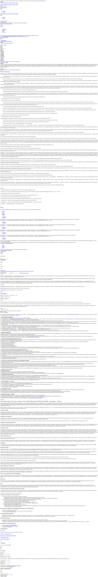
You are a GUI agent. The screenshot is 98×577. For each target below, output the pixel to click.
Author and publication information (6, 41)
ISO (3, 245)
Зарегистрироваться (7, 568)
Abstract (3, 30)
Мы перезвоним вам (4, 528)
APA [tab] (3, 213)
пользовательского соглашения (15, 565)
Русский (3, 11)
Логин (1, 573)
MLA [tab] (3, 212)
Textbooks (10, 2)
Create (4, 272)
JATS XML (4, 251)
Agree (2, 1)
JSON (3, 246)
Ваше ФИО (2, 552)
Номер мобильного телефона (5, 556)
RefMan (7, 243)
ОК (10, 567)
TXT (3, 247)
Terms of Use (43, 0)
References (2, 188)
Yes (1, 547)
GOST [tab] (3, 211)
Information (4, 29)
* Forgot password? (25, 273)
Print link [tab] (3, 217)
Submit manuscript (3, 7)
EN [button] (1, 9)
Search (1, 5)
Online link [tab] (4, 216)
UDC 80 (1, 38)
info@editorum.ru (6, 298)
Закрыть (2, 568)
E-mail (1, 561)
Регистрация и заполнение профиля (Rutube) (8, 535)
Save (4, 260)
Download (8, 71)
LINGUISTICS (5, 37)
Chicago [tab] (3, 214)
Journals (1, 2)
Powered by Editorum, (26, 271)
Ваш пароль (2, 562)
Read (5, 71)
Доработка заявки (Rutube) (5, 539)
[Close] (0, 205)
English (3, 18)
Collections (13, 2)
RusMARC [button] (11, 243)
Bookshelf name (3, 259)
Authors (16, 2)
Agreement (2, 271)
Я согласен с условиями (5, 565)
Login (21, 273)
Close (2, 260)
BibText (1, 243)
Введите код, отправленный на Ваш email (7, 566)
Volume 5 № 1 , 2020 (24, 36)
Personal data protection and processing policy (11, 271)
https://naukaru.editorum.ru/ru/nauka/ (73, 314)
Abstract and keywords (4, 62)
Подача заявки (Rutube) (4, 537)
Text (1, 70)
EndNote (4, 243)
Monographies (5, 2)
